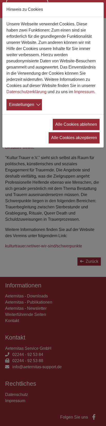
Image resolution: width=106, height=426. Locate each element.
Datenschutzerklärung (26, 92)
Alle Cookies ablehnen (76, 124)
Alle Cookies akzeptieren (74, 137)
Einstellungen (21, 104)
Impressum (84, 92)
